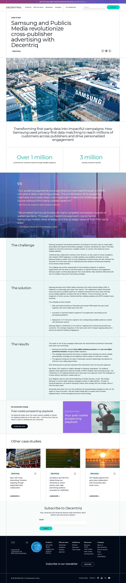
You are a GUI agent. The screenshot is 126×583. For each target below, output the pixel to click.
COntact (113, 7)
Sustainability (101, 556)
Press (99, 552)
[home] (13, 7)
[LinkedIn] (106, 51)
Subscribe (87, 564)
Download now (19, 426)
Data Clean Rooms (49, 546)
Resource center (87, 546)
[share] (102, 51)
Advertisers (62, 545)
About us (100, 545)
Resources (75, 547)
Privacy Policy (83, 578)
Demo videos (88, 551)
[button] (28, 7)
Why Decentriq (102, 547)
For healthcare (71, 7)
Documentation (89, 554)
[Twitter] (109, 51)
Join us (99, 554)
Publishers (62, 547)
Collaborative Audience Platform (50, 551)
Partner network (102, 549)
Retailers (61, 549)
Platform (74, 545)
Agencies (62, 552)
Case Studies (76, 549)
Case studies (88, 549)
